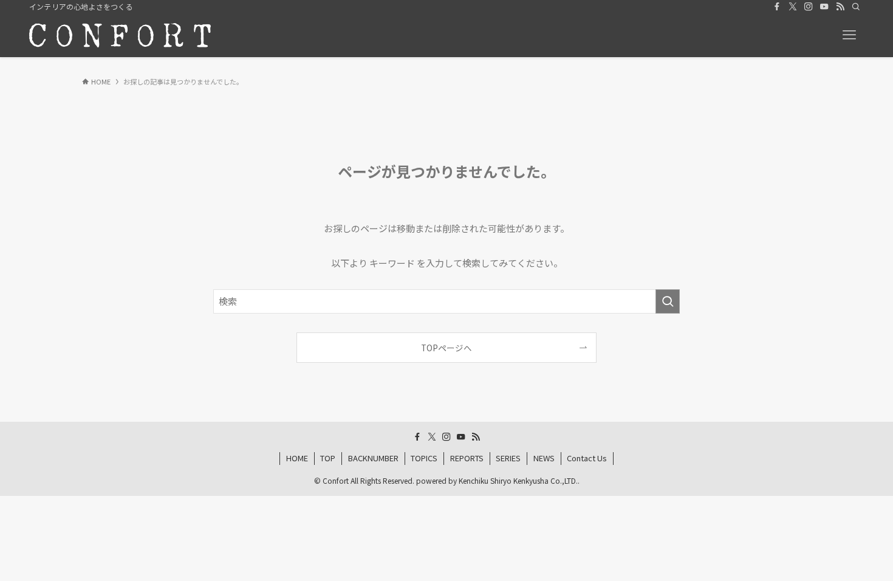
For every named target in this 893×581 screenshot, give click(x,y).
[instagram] (808, 6)
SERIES (508, 458)
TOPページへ (446, 348)
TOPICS (424, 458)
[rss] (840, 6)
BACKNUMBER (373, 458)
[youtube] (824, 6)
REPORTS (467, 458)
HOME (297, 458)
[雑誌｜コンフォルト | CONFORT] (120, 35)
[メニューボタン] (849, 35)
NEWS (544, 458)
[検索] (856, 6)
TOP (327, 458)
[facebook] (777, 6)
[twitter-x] (793, 6)
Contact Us (587, 458)
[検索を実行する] (667, 301)
